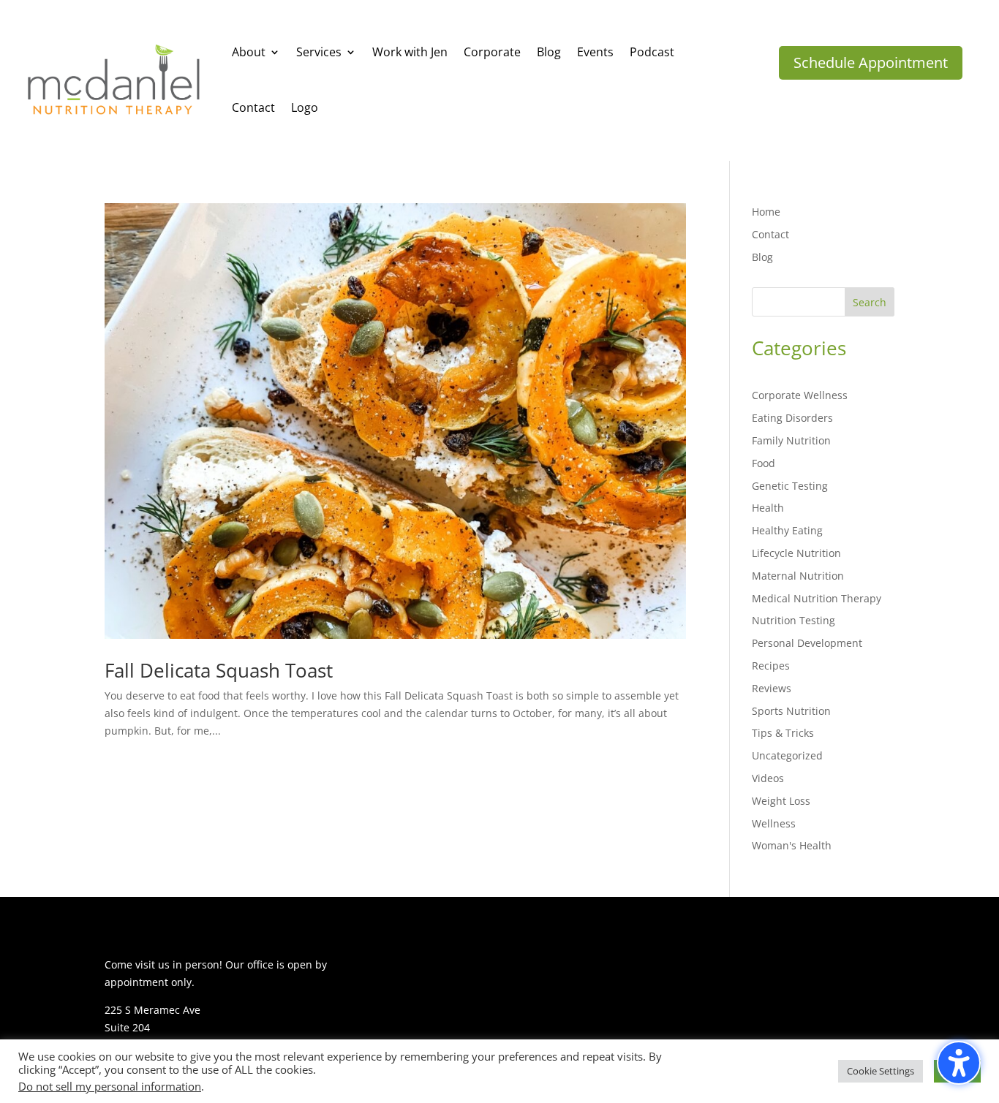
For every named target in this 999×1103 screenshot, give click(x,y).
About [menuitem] (248, 52)
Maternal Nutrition (798, 576)
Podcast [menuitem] (652, 52)
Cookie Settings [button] (880, 1070)
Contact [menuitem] (253, 107)
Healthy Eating (787, 530)
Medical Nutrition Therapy (816, 598)
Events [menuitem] (595, 52)
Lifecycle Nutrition (796, 553)
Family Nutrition (791, 440)
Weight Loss (781, 801)
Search (869, 302)
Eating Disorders (792, 418)
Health (768, 508)
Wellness (774, 823)
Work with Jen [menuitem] (410, 52)
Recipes (771, 665)
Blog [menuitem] (549, 52)
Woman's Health (792, 845)
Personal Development (807, 643)
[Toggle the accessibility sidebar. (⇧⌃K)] (959, 1063)
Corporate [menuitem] (492, 52)
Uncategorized (787, 755)
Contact (770, 234)
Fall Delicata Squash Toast (219, 670)
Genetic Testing (790, 486)
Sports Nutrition (791, 711)
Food (763, 463)
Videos (768, 778)
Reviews (771, 688)
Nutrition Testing (793, 620)
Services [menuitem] (319, 52)
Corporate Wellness (800, 395)
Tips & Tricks (783, 733)
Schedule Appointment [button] (870, 62)
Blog (762, 257)
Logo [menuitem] (304, 107)
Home (766, 212)
